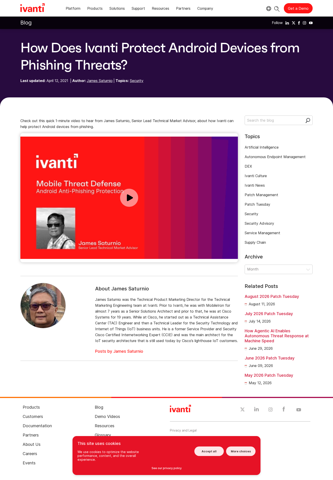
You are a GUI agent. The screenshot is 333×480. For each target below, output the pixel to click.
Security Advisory (259, 223)
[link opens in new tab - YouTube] (298, 410)
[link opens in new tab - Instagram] (270, 410)
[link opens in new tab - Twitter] (242, 410)
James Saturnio (100, 80)
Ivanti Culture (256, 176)
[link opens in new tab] (287, 23)
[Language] (268, 8)
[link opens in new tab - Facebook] (283, 410)
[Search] (277, 8)
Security (136, 80)
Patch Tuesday (257, 204)
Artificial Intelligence (262, 147)
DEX (248, 166)
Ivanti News (255, 185)
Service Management (262, 233)
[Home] (32, 8)
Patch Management (261, 195)
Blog (26, 22)
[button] (279, 269)
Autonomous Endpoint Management (275, 156)
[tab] (73, 9)
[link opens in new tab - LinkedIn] (256, 410)
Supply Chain (255, 242)
